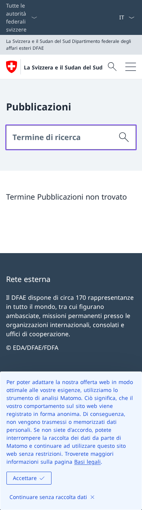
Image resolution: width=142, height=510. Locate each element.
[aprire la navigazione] (130, 66)
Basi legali (87, 461)
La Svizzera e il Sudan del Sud (63, 67)
